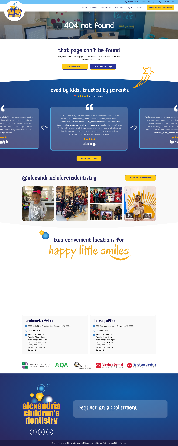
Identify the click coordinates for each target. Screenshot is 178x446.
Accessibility (113, 443)
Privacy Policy (102, 443)
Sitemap (122, 443)
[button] (160, 7)
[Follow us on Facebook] (33, 432)
